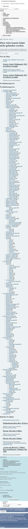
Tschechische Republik (14, 344)
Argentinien (12, 288)
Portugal (11, 359)
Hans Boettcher (12, 155)
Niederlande (12, 356)
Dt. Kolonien (9, 280)
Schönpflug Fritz (13, 186)
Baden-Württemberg (11, 294)
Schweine (11, 249)
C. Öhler (11, 141)
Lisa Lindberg (12, 167)
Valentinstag (12, 124)
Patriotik (8, 210)
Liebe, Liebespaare (10, 199)
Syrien (10, 276)
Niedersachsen (9, 305)
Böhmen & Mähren (10, 317)
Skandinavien (12, 361)
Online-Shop (6, 14)
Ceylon (10, 265)
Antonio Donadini (13, 138)
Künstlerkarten (9, 131)
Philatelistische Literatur (11, 408)
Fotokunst (8, 102)
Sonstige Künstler (13, 189)
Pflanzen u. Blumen (10, 211)
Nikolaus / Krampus (13, 119)
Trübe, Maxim (12, 193)
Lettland (11, 340)
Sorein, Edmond (13, 190)
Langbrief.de (6, 495)
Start (4, 13)
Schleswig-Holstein (10, 313)
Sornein (11, 191)
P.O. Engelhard (12, 175)
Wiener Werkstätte (13, 195)
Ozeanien (8, 285)
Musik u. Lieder (13, 207)
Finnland (14, 364)
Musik (7, 206)
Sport (7, 227)
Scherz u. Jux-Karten (11, 218)
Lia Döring (11, 165)
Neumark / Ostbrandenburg (12, 326)
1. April (11, 108)
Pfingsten (11, 122)
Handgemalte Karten (14, 153)
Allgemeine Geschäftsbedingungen (14, 27)
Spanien (11, 368)
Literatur (5, 407)
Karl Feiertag (12, 161)
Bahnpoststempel (10, 377)
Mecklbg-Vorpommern (11, 304)
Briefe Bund (9, 380)
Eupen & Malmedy (10, 322)
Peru (10, 290)
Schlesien (8, 333)
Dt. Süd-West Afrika (14, 281)
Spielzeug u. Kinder (10, 226)
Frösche (11, 242)
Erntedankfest (12, 110)
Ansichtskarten (9, 411)
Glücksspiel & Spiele (11, 106)
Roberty (11, 183)
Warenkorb (6, 506)
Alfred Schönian (13, 137)
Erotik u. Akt (9, 100)
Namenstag (11, 116)
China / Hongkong (13, 266)
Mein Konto (6, 6)
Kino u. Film (9, 130)
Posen (7, 332)
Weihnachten (12, 126)
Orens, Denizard (13, 174)
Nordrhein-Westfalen (11, 306)
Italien (10, 353)
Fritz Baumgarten (13, 149)
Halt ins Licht (9, 127)
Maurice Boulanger (13, 170)
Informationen (6, 24)
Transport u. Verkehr (11, 254)
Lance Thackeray (13, 163)
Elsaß (7, 321)
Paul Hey (11, 177)
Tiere (7, 238)
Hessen (7, 302)
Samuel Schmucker (13, 185)
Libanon (11, 273)
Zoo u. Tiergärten (13, 253)
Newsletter (5, 15)
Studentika (8, 234)
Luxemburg (11, 355)
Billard (10, 229)
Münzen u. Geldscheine (11, 205)
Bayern (7, 296)
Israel (10, 270)
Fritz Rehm (11, 150)
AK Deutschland (7, 293)
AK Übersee (6, 261)
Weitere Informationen (19, 509)
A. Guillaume (12, 133)
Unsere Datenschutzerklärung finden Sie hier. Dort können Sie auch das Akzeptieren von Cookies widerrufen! (14, 524)
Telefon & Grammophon (12, 235)
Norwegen (14, 365)
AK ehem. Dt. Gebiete (8, 316)
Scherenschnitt (9, 217)
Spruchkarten (9, 231)
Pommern (8, 330)
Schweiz (11, 360)
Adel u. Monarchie (10, 92)
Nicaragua (8, 401)
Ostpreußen (8, 329)
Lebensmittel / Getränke (11, 198)
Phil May (11, 179)
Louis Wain (11, 169)
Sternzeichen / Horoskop (12, 233)
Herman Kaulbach (13, 158)
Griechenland (12, 351)
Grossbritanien (12, 352)
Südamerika (9, 286)
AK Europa (6, 337)
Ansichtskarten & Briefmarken (8, 1)
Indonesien (11, 268)
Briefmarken (9, 412)
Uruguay (11, 292)
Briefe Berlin (9, 379)
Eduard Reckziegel (13, 145)
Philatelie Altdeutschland (9, 369)
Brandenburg (9, 298)
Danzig (7, 318)
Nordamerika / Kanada (11, 284)
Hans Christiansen (13, 157)
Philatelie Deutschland (8, 376)
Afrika (7, 262)
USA (7, 405)
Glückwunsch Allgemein (15, 112)
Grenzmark (8, 324)
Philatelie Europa (7, 393)
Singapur (11, 274)
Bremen (8, 300)
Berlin (7, 297)
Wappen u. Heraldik (10, 256)
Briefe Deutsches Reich (11, 381)
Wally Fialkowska (13, 194)
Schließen (2, 527)
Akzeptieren (3, 511)
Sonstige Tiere (12, 250)
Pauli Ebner (11, 178)
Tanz (10, 209)
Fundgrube (5, 409)
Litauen (11, 341)
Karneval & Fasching (14, 222)
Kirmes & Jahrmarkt (14, 223)
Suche (4, 503)
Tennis (10, 230)
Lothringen (8, 325)
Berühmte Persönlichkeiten (12, 98)
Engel (7, 99)
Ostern (10, 120)
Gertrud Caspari (13, 151)
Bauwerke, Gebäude (11, 95)
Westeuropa (8, 346)
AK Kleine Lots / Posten (9, 90)
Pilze (10, 213)
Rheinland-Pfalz (10, 308)
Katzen (10, 246)
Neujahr (11, 118)
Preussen (8, 373)
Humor (10, 221)
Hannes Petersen (13, 154)
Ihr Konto (5, 501)
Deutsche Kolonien (10, 320)
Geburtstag (11, 111)
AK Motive (5, 91)
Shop (4, 19)
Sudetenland (9, 334)
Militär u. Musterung (11, 203)
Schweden (14, 367)
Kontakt (8, 26)
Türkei (10, 277)
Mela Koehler (12, 171)
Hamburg (8, 301)
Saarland (8, 309)
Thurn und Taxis (10, 375)
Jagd (10, 245)
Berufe (7, 96)
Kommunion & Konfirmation (16, 115)
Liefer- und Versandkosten (12, 30)
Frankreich (11, 349)
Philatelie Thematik (7, 397)
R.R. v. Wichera (13, 181)
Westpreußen (9, 336)
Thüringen (8, 314)
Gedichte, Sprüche (10, 104)
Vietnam (11, 278)
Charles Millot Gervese (14, 142)
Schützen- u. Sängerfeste (12, 225)
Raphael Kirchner (13, 182)
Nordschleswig (9, 328)
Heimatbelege (9, 383)
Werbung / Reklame (10, 257)
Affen (10, 240)
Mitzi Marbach (12, 173)
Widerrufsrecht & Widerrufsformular (15, 31)
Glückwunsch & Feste (11, 107)
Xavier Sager (12, 197)
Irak (10, 269)
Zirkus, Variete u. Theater (12, 258)
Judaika (8, 129)
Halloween (11, 114)
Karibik (8, 282)
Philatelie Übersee (7, 400)
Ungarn (11, 345)
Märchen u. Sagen (10, 201)
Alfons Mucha (12, 134)
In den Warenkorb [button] (16, 69)
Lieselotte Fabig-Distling (15, 166)
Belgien (11, 348)
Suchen (16, 8)
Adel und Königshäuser (11, 94)
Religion (8, 215)
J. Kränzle (11, 159)
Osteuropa (8, 338)
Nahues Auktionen (7, 496)
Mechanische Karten (11, 202)
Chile (10, 289)
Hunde (10, 244)
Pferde (10, 248)
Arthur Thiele (12, 139)
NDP (7, 372)
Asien (7, 264)
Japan (10, 272)
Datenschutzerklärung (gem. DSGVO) (15, 28)
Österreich (11, 357)
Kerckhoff (11, 162)
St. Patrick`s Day (13, 123)
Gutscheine (5, 413)
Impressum (9, 33)
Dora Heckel (12, 143)
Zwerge (8, 260)
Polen (10, 342)
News (4, 20)
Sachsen (8, 310)
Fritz (10, 147)
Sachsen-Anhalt (9, 312)
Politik (7, 214)
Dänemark (14, 363)
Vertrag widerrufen (14, 499)
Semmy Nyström (13, 187)
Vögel (10, 252)
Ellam (10, 146)
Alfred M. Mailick (13, 135)
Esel (10, 241)
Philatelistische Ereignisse (12, 399)
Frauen (7, 103)
